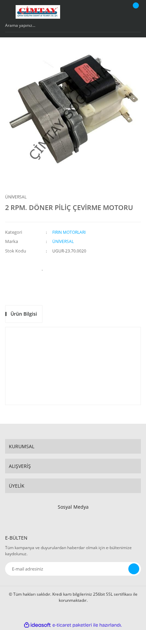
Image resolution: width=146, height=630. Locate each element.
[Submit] (133, 568)
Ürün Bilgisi (24, 314)
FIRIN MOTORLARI (69, 232)
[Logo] (38, 12)
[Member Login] (117, 12)
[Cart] (135, 12)
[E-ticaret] (72, 625)
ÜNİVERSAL (15, 197)
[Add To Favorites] (42, 268)
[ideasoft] (37, 625)
